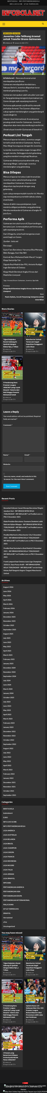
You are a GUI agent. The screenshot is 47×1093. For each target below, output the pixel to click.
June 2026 (7, 591)
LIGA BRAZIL (8, 844)
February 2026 (9, 608)
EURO (5, 817)
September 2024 (9, 676)
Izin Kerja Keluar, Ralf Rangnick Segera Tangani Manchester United (23, 570)
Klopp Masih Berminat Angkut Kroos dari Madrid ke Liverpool (23, 288)
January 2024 (8, 693)
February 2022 (9, 774)
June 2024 (7, 685)
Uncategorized (9, 926)
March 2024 (7, 689)
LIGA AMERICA (9, 830)
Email (27, 455)
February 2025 (9, 659)
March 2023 (7, 719)
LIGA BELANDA (9, 839)
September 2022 (9, 744)
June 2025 (7, 642)
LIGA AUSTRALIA (10, 835)
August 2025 (8, 634)
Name (6, 455)
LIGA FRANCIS (8, 857)
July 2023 (6, 702)
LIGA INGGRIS (8, 334)
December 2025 (9, 617)
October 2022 (8, 740)
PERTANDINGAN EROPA (12, 896)
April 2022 (7, 765)
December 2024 (9, 668)
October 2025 (8, 625)
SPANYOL (7, 913)
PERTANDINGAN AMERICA (13, 887)
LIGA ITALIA (16, 33)
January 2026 (8, 613)
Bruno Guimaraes (19, 280)
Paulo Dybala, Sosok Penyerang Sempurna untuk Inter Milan (24, 297)
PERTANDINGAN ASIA (11, 891)
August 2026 (8, 587)
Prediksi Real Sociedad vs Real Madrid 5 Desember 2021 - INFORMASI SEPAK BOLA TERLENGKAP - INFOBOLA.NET (23, 551)
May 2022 (7, 761)
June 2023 (7, 706)
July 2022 (6, 753)
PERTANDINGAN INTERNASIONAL (16, 900)
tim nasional (7, 918)
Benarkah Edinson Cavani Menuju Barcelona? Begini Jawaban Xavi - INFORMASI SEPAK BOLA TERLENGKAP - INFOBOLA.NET (23, 511)
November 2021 (9, 787)
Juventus (29, 280)
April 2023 (7, 714)
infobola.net (8, 43)
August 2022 (8, 748)
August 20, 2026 (8, 351)
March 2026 (7, 604)
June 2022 (7, 757)
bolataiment (8, 813)
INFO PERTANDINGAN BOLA (29, 1)
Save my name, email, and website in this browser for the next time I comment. (20, 477)
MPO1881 (7, 883)
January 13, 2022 (20, 43)
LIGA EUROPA (8, 852)
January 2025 (8, 663)
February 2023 (9, 723)
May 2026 (7, 596)
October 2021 (8, 791)
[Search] (43, 24)
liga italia (35, 280)
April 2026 (7, 600)
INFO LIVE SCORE (16, 4)
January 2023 (8, 727)
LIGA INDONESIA (9, 861)
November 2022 (9, 736)
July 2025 (6, 638)
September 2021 (9, 795)
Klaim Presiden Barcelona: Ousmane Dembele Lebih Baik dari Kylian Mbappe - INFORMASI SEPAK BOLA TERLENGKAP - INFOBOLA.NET (23, 524)
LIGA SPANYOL (9, 878)
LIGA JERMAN (8, 874)
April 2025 (7, 651)
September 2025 (9, 629)
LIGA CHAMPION (9, 848)
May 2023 (7, 710)
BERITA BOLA (12, 1)
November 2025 (9, 621)
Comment (7, 425)
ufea (5, 922)
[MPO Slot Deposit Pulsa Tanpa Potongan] (25, 1086)
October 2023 (8, 697)
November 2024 (9, 672)
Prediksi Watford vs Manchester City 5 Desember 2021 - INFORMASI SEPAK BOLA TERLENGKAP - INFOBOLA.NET (22, 538)
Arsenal (10, 280)
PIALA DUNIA (8, 905)
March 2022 (7, 770)
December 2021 (9, 782)
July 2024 (6, 680)
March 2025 (7, 655)
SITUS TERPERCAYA (31, 4)
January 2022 (8, 778)
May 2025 (7, 646)
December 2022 (9, 731)
